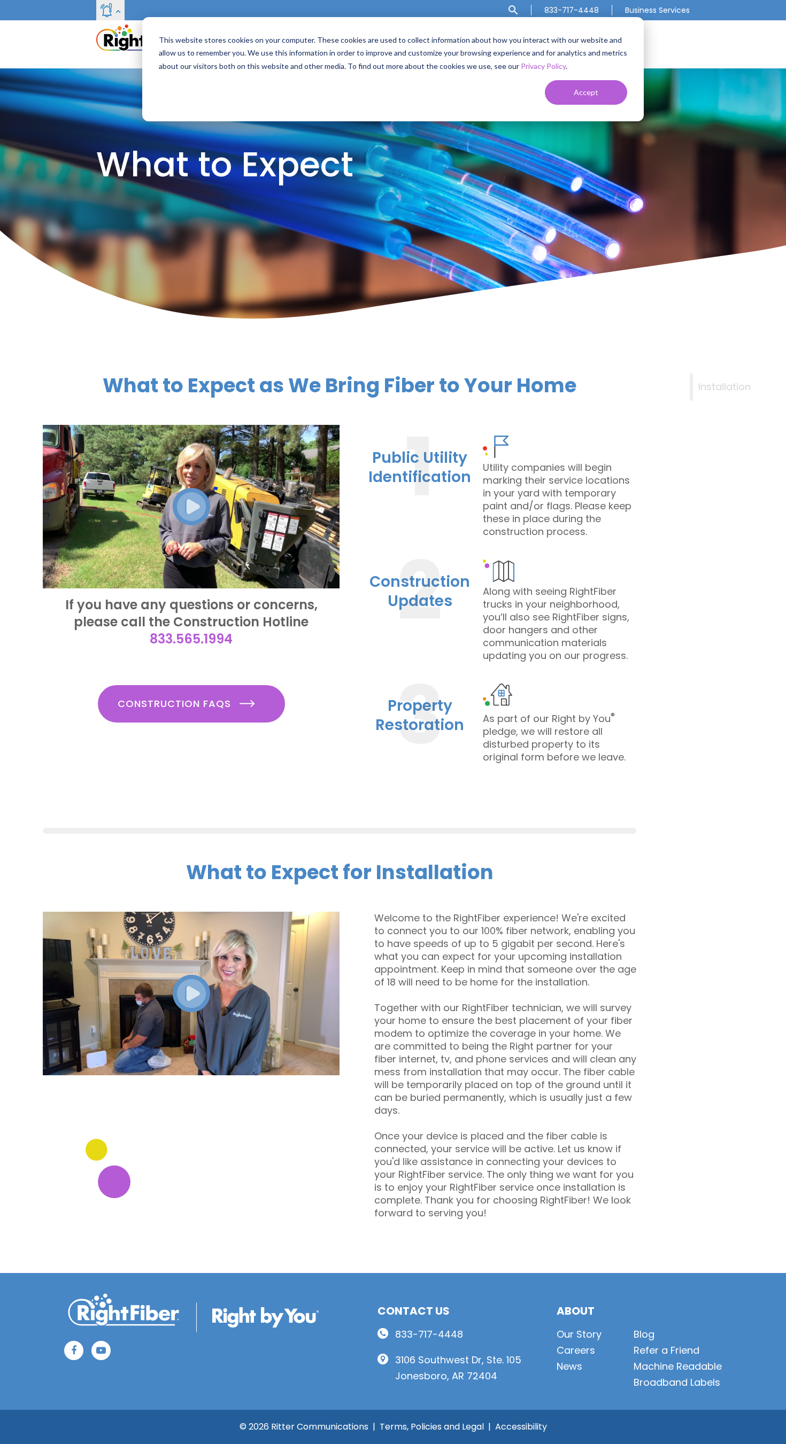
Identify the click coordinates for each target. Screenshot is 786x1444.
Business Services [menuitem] (657, 10)
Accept (586, 92)
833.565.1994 (191, 639)
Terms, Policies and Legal (432, 1426)
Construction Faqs (176, 703)
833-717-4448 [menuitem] (571, 10)
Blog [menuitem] (644, 1334)
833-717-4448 (429, 1334)
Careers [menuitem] (576, 1350)
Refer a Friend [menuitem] (666, 1350)
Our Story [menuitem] (579, 1334)
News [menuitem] (569, 1366)
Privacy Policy (543, 66)
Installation (724, 386)
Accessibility (521, 1426)
